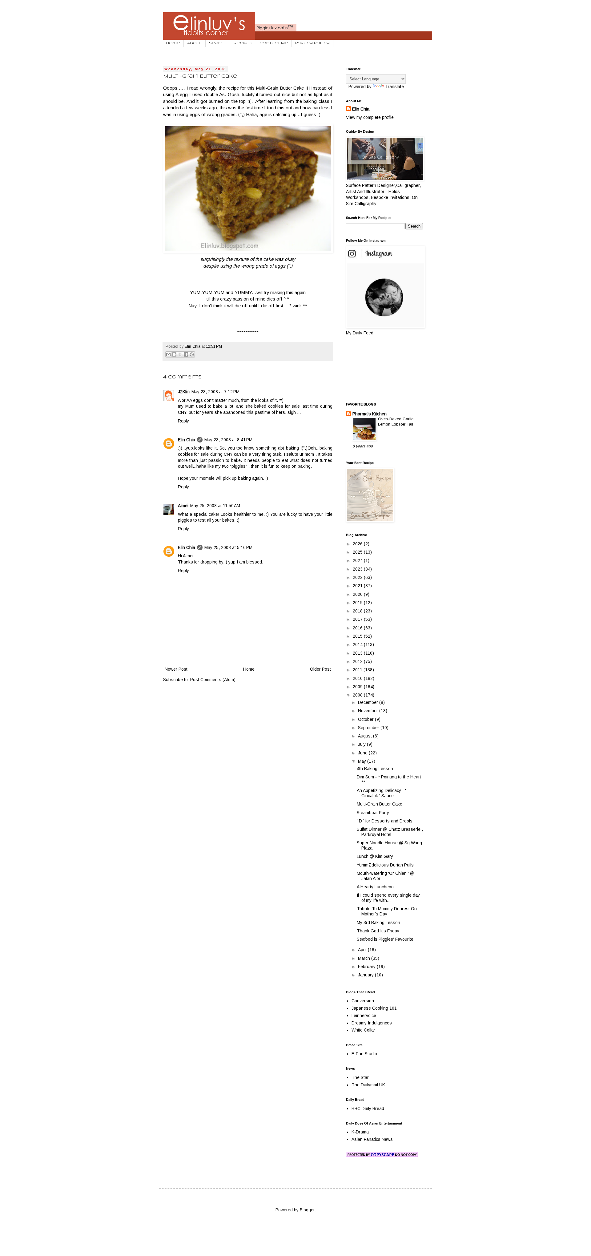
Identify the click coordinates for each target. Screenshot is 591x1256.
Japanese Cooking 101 (374, 1008)
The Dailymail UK (368, 1084)
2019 (358, 602)
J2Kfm (184, 391)
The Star (360, 1077)
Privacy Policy (312, 43)
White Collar (363, 1030)
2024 (358, 560)
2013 (358, 653)
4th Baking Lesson (375, 768)
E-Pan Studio (364, 1053)
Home (173, 43)
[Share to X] (180, 354)
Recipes (243, 43)
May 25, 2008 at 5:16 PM (228, 547)
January (366, 974)
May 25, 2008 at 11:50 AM (215, 505)
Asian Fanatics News (372, 1139)
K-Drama (360, 1131)
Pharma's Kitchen (369, 413)
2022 (358, 577)
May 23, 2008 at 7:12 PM (215, 391)
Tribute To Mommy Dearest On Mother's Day (387, 911)
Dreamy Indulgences (372, 1022)
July (362, 744)
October (366, 719)
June (363, 752)
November (368, 710)
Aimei (183, 505)
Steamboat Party (373, 812)
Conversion (363, 1000)
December (368, 702)
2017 (358, 619)
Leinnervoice (364, 1015)
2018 (358, 610)
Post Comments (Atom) (212, 679)
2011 (358, 669)
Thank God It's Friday (378, 930)
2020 (358, 594)
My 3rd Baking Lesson (378, 922)
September (369, 727)
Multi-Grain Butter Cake (379, 804)
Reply (183, 420)
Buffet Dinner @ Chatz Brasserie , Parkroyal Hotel (390, 832)
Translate (394, 86)
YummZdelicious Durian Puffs (385, 864)
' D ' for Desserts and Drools (384, 820)
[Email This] (168, 354)
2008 (358, 695)
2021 (358, 585)
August (365, 735)
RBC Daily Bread (368, 1108)
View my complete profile (370, 117)
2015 (358, 636)
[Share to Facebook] (186, 354)
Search (218, 43)
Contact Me (273, 43)
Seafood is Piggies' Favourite (385, 939)
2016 (358, 627)
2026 (358, 543)
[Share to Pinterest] (192, 354)
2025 (358, 552)
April (363, 949)
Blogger (307, 1209)
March (364, 958)
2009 (358, 686)
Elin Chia (186, 439)
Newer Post (176, 669)
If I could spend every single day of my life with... (388, 898)
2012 (358, 661)
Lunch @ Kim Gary (375, 856)
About (194, 43)
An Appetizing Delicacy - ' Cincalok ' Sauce (381, 793)
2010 (358, 678)
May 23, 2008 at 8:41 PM (228, 439)
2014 (358, 644)
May (362, 761)
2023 (358, 569)
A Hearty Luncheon (375, 886)
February (367, 966)
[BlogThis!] (174, 354)
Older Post (320, 669)
